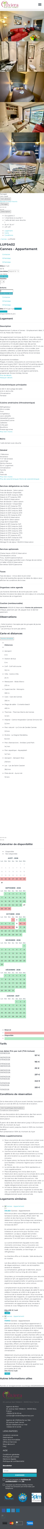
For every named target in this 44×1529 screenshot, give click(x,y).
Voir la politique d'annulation (12, 1108)
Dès (1, 266)
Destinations (8, 1437)
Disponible (9, 1035)
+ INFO (7, 1313)
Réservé (8, 1030)
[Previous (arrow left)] (1, 209)
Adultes (3, 279)
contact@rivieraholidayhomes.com (20, 1416)
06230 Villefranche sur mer (16, 1425)
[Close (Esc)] (1, 207)
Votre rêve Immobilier (11, 1440)
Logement (9, 231)
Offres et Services (10, 1442)
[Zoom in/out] (5, 207)
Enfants (3, 288)
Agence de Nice (12, 1407)
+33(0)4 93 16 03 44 (13, 1413)
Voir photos (5, 199)
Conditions (9, 235)
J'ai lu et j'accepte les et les (18, 1480)
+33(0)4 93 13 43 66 (13, 1427)
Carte (7, 233)
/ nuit (15, 1371)
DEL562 (8, 1211)
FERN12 (7, 1321)
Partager (4, 204)
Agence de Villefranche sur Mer (18, 1420)
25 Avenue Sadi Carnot (15, 1422)
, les (22, 1481)
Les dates (4, 271)
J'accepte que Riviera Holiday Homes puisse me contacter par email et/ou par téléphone (20, 1486)
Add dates (4, 276)
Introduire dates (6, 293)
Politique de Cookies (11, 1457)
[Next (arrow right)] (3, 209)
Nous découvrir (9, 1444)
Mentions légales (9, 1459)
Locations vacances (10, 1435)
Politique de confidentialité (13, 1461)
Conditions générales (11, 1454)
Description (5, 211)
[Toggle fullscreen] (3, 207)
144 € (10, 1371)
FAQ (4, 1446)
